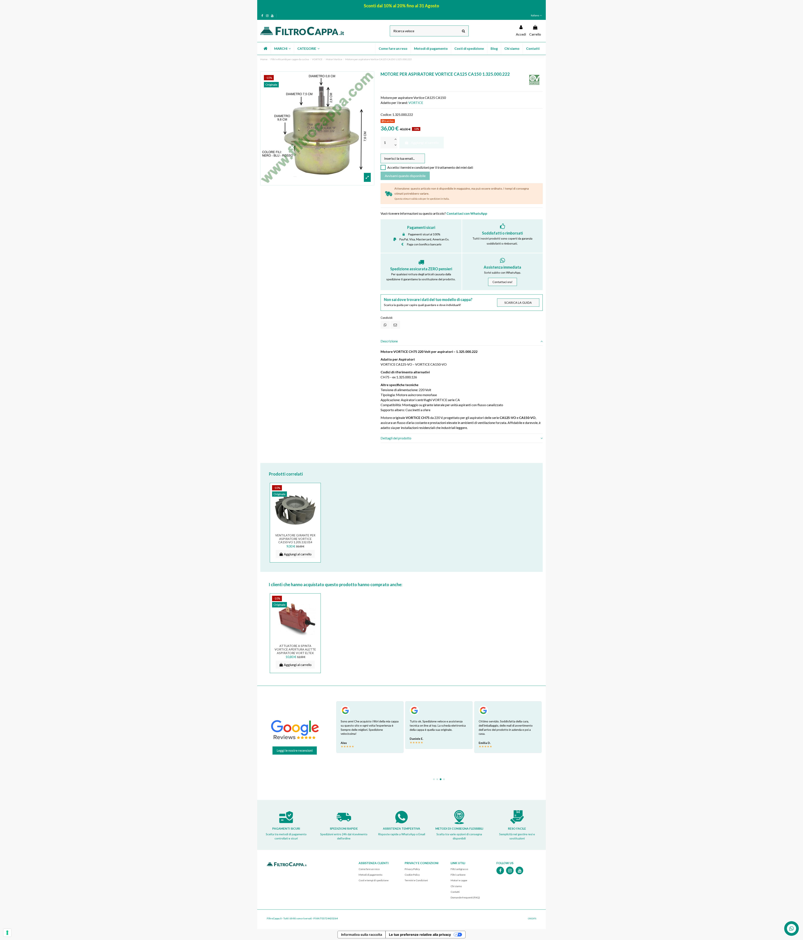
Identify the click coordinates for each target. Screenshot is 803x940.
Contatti (455, 891)
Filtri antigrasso (459, 869)
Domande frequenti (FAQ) (465, 897)
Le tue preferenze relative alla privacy (420, 934)
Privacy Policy (412, 869)
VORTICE (415, 103)
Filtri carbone (458, 874)
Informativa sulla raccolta (361, 934)
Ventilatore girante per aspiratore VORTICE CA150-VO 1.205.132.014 (295, 538)
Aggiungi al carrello (425, 142)
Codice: (386, 114)
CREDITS (532, 918)
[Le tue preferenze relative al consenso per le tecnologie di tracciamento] (7, 933)
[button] (282, 48)
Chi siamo (456, 886)
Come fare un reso (369, 869)
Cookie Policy (412, 874)
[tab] (462, 341)
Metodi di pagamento (370, 874)
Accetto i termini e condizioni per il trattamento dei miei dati (430, 167)
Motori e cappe (459, 880)
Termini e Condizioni (416, 880)
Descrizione (389, 341)
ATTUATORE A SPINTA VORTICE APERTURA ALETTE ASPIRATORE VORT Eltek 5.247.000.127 (295, 651)
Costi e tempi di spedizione (374, 880)
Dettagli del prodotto (396, 438)
